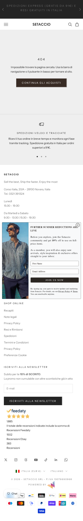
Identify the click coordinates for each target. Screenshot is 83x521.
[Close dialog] (78, 225)
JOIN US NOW (55, 279)
